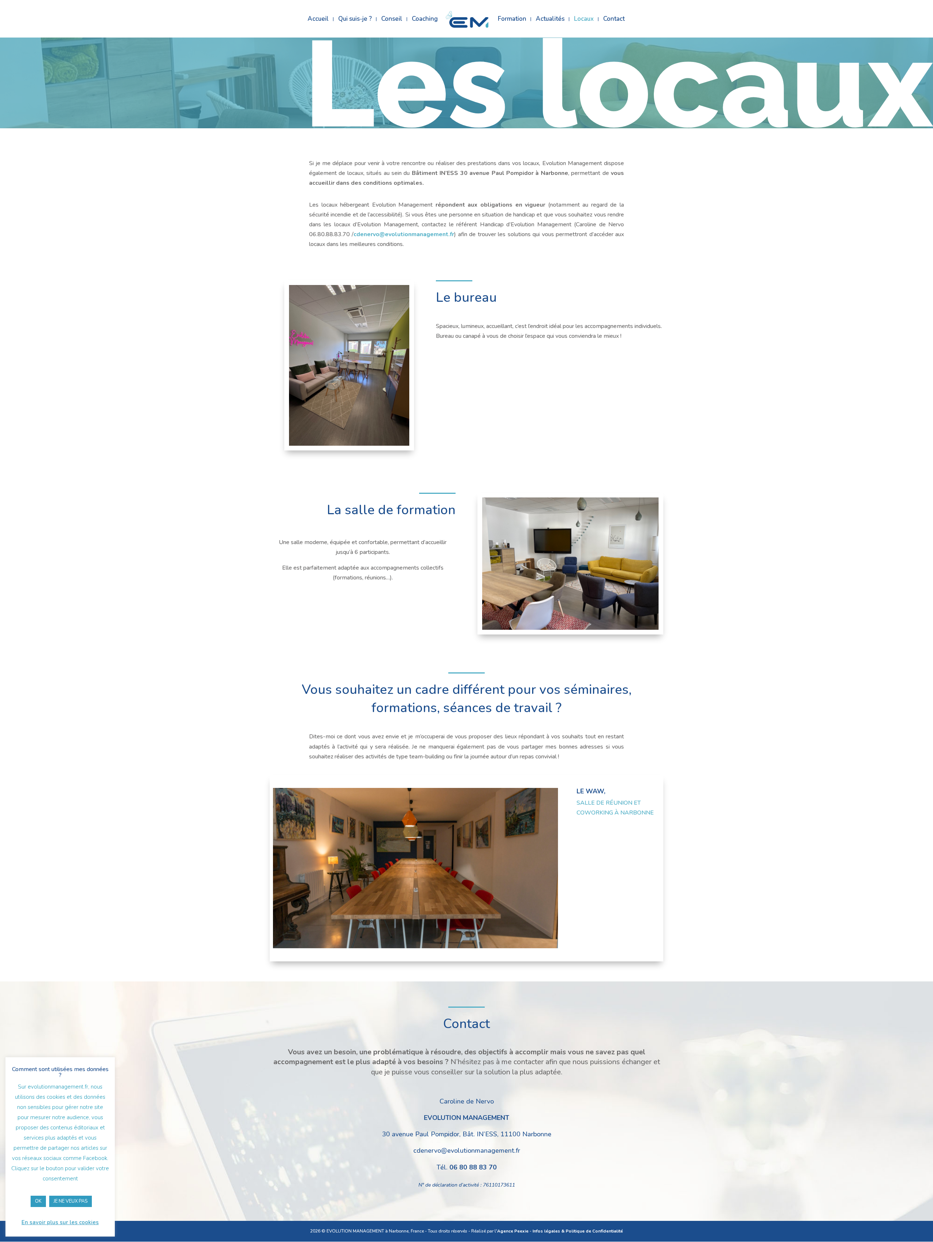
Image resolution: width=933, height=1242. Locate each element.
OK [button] (38, 1201)
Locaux (584, 19)
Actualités (550, 19)
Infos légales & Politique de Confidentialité (577, 1231)
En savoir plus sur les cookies (60, 1222)
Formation (512, 19)
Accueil (318, 19)
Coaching (425, 19)
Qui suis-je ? (355, 19)
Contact (614, 19)
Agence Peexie (512, 1231)
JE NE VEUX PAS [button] (70, 1201)
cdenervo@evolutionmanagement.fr (404, 234)
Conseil (391, 19)
